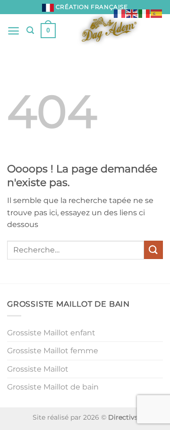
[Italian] (144, 12)
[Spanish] (157, 12)
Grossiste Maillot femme (52, 350)
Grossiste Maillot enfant (51, 332)
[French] (120, 12)
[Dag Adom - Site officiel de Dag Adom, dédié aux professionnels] (109, 30)
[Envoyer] (153, 250)
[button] (13, 30)
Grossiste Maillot (37, 369)
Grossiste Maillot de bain (53, 386)
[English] (132, 12)
